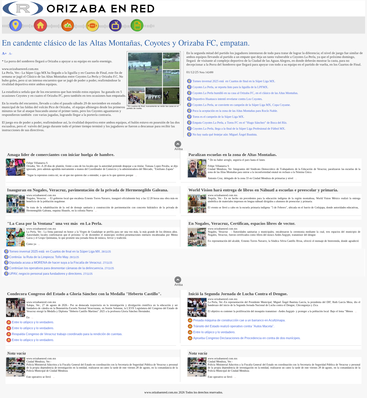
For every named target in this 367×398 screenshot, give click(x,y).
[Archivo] (140, 25)
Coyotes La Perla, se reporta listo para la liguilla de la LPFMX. (230, 87)
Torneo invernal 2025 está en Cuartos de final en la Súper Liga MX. (233, 81)
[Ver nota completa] (15, 174)
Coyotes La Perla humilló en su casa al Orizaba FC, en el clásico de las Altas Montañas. (245, 93)
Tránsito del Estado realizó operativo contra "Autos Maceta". (233, 326)
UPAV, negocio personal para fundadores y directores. (51, 273)
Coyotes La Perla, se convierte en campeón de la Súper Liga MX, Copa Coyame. (241, 104)
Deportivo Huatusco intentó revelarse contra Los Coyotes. (227, 99)
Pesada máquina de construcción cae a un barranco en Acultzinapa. (239, 320)
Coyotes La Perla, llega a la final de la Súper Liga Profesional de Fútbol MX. (238, 128)
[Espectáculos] (113, 25)
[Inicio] (78, 15)
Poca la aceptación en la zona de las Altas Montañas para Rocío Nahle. (235, 110)
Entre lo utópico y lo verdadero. (33, 322)
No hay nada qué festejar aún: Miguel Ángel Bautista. (224, 134)
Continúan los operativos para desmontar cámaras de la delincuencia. (61, 268)
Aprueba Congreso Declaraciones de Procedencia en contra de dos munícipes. (246, 338)
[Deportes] (88, 25)
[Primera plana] (14, 25)
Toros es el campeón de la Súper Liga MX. (218, 116)
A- (10, 53)
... (136, 175)
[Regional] (64, 25)
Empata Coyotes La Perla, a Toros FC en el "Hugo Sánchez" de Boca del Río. (239, 122)
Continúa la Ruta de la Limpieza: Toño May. (44, 257)
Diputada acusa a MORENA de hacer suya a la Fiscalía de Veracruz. (60, 262)
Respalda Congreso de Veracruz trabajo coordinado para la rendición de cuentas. (67, 334)
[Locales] (39, 25)
